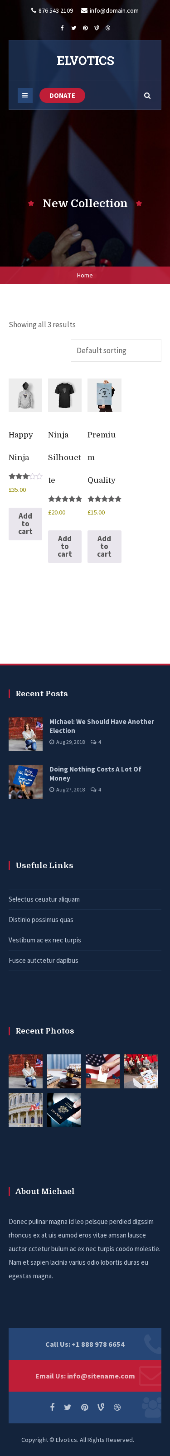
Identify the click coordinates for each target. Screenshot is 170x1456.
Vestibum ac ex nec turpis (45, 940)
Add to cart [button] (25, 523)
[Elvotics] (85, 60)
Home (85, 275)
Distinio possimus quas (41, 919)
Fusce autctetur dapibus (43, 960)
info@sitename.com (101, 1375)
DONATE (62, 95)
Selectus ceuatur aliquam (44, 899)
